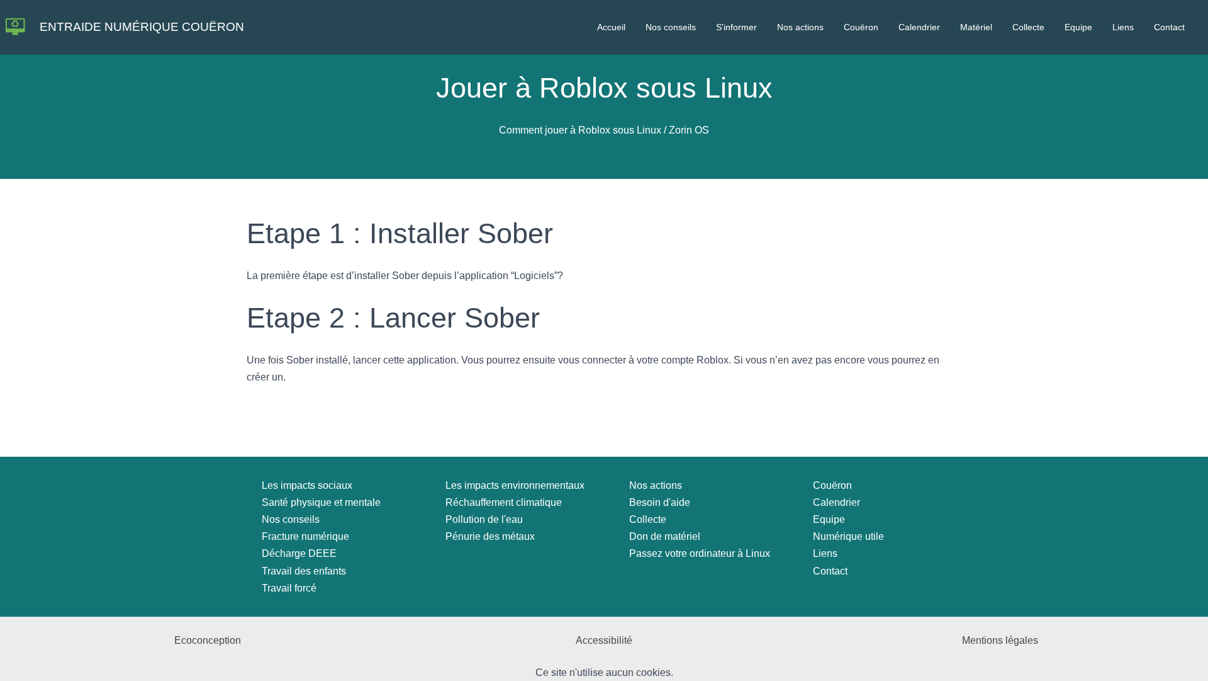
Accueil (611, 27)
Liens (1123, 27)
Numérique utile (848, 536)
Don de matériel (664, 536)
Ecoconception (207, 640)
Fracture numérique (305, 536)
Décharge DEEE (299, 553)
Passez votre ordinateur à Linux (699, 553)
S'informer (736, 27)
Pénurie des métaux (490, 536)
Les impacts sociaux (307, 485)
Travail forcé (289, 588)
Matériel (976, 27)
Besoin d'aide (659, 502)
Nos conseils (671, 27)
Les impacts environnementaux (514, 485)
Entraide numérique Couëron (142, 26)
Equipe (1078, 27)
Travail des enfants (304, 571)
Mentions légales (1000, 640)
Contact (1169, 27)
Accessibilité (604, 640)
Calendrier (919, 27)
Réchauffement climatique (503, 502)
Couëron (861, 27)
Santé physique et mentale (321, 502)
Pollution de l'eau (484, 519)
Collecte (1028, 27)
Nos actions (800, 27)
